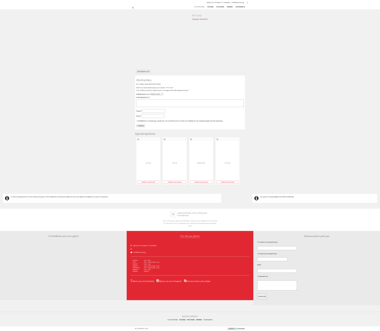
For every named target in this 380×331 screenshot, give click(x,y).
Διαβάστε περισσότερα (148, 182)
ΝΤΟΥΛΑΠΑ (220, 7)
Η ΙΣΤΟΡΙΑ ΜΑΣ (199, 7)
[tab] (143, 71)
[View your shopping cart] (247, 2)
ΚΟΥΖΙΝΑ (210, 7)
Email (138, 116)
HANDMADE (204, 19)
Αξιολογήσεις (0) (143, 71)
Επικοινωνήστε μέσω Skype (198, 281)
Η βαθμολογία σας (143, 94)
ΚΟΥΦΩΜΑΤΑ (240, 7)
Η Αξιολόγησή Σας (143, 97)
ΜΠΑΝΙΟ (230, 7)
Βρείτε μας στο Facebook (143, 281)
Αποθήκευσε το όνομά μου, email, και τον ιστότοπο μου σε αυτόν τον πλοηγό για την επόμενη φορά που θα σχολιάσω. (180, 121)
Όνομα (139, 111)
